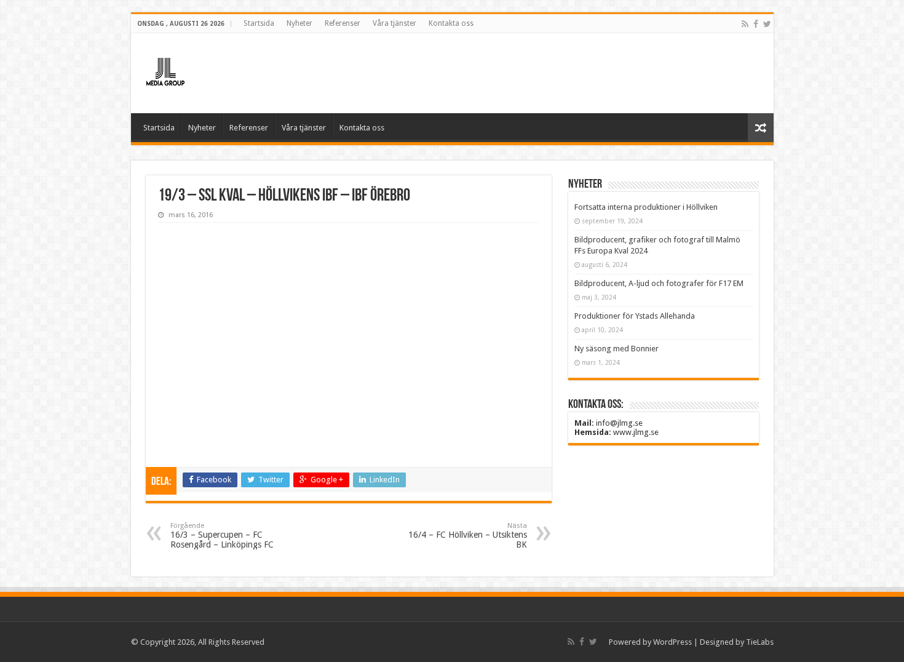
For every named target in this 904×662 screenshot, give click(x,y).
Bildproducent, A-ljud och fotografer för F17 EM (658, 283)
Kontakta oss (451, 23)
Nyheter (299, 23)
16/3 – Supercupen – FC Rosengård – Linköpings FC (222, 535)
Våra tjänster (394, 23)
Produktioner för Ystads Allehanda (634, 316)
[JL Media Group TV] (198, 71)
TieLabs (760, 642)
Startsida (259, 23)
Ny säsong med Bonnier (616, 348)
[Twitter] (767, 24)
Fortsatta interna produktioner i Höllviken (646, 207)
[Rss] (745, 24)
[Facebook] (755, 24)
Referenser (342, 23)
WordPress (672, 642)
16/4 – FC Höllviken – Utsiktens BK (467, 535)
